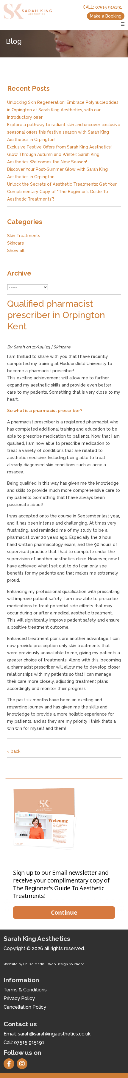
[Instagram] (23, 1064)
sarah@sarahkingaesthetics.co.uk (54, 1034)
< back (13, 751)
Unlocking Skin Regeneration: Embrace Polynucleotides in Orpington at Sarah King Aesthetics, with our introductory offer (62, 110)
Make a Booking (105, 16)
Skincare (15, 243)
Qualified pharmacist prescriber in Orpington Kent (56, 314)
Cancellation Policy (25, 1007)
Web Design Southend (66, 964)
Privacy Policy (19, 998)
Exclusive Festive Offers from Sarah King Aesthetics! (59, 147)
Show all (15, 250)
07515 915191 (108, 7)
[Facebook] (10, 1064)
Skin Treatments (23, 235)
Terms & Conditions (25, 990)
